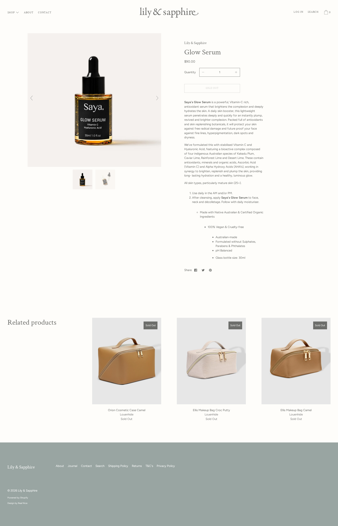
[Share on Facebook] (195, 270)
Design (10, 503)
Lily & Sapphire (21, 467)
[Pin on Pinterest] (210, 270)
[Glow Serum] (83, 179)
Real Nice (22, 503)
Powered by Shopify (17, 497)
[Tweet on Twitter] (203, 270)
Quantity (190, 72)
